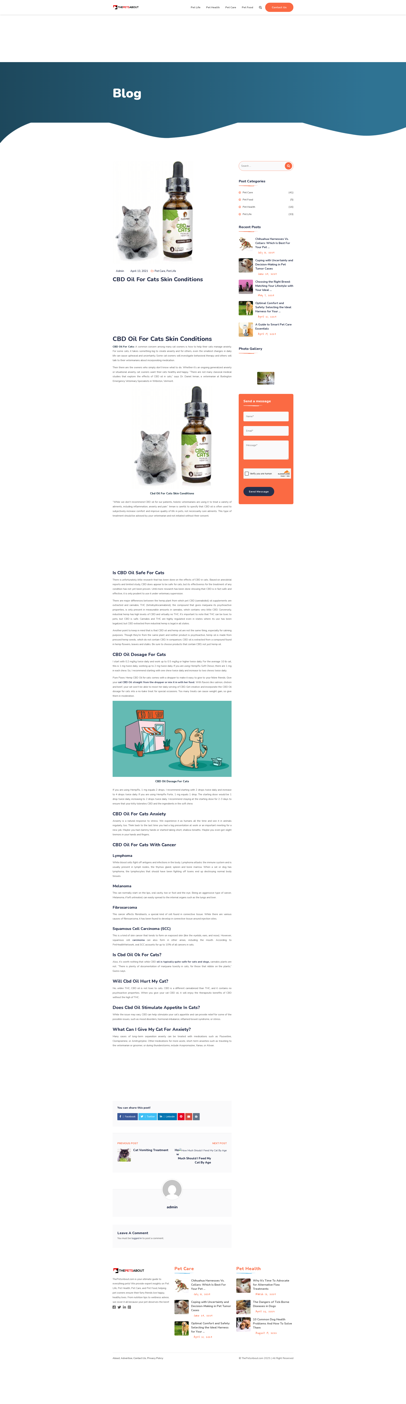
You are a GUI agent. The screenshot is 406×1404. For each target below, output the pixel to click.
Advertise (126, 1358)
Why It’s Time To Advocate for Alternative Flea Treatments (271, 1285)
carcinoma (138, 940)
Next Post (219, 1143)
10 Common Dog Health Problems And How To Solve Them (272, 1323)
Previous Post (127, 1143)
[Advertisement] (203, 38)
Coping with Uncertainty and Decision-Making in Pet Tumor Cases (274, 264)
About (116, 1358)
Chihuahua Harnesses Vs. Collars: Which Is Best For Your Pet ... (272, 243)
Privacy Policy (155, 1358)
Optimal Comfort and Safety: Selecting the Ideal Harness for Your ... (273, 307)
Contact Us (279, 7)
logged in (137, 1238)
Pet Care (230, 7)
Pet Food (247, 7)
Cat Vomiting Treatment (150, 1150)
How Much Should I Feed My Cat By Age (193, 1156)
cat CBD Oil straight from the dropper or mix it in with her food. (156, 682)
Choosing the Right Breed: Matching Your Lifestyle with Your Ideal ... (274, 286)
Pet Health (213, 7)
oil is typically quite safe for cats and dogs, (183, 962)
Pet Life (195, 7)
